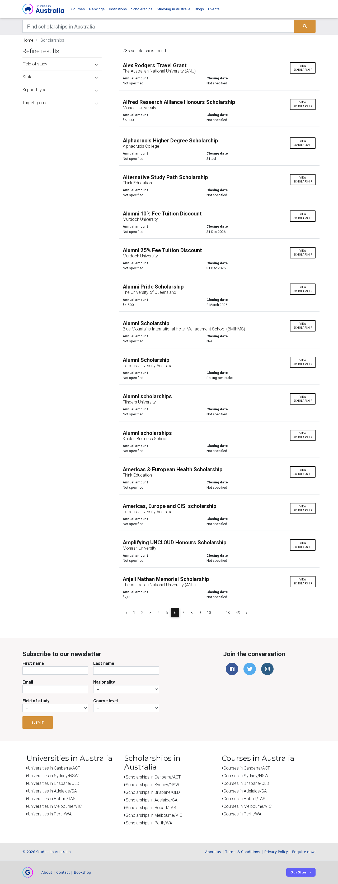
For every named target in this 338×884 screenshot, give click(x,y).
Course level (105, 700)
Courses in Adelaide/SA (245, 791)
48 (228, 612)
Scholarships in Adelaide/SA (151, 800)
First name (33, 663)
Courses (78, 9)
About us (213, 851)
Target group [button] (34, 102)
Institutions (118, 9)
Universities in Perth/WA (50, 813)
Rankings (97, 9)
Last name (103, 663)
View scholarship (302, 67)
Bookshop (82, 872)
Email (27, 682)
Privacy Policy (276, 851)
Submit (37, 722)
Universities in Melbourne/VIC (55, 806)
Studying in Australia (173, 9)
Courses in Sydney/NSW (245, 775)
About (46, 872)
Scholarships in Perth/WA (149, 822)
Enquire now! (304, 851)
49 (238, 612)
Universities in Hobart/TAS (52, 798)
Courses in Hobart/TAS (244, 798)
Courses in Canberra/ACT (246, 768)
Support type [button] (34, 89)
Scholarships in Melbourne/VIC (154, 815)
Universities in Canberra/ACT (54, 768)
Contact (63, 872)
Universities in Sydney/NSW (53, 775)
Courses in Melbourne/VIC (247, 806)
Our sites (298, 872)
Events (213, 9)
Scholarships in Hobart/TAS (151, 807)
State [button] (27, 76)
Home (28, 40)
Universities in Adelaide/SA (52, 791)
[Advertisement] (62, 142)
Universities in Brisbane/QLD (53, 783)
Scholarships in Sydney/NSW (152, 784)
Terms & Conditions (242, 851)
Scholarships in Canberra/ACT (153, 777)
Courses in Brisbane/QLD (246, 783)
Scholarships (141, 9)
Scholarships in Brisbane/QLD (153, 792)
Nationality (104, 682)
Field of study (35, 700)
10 (209, 612)
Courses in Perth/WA (242, 813)
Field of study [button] (34, 63)
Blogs (199, 9)
